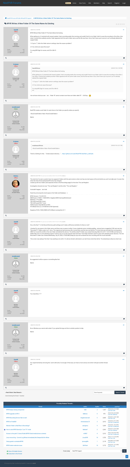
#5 (123, 175)
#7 (123, 256)
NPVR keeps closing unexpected (15, 409)
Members (96, 3)
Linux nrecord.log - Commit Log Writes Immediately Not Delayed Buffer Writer (27, 437)
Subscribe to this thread (15, 453)
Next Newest (17, 392)
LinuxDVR (85, 437)
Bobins (16, 176)
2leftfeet (85, 445)
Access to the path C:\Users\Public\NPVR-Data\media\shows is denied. (26, 433)
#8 (123, 290)
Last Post (110, 410)
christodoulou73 (85, 421)
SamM (16, 30)
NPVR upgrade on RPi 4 (12, 413)
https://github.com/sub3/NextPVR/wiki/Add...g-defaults (77, 153)
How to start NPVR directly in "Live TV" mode (18, 429)
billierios (85, 413)
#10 (123, 359)
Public (19, 18)
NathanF (85, 429)
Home (74, 3)
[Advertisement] (65, 11)
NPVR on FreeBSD (11, 421)
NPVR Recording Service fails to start (16, 417)
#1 (123, 29)
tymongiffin (85, 441)
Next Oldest (9, 392)
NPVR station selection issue (14, 445)
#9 (123, 325)
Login (124, 3)
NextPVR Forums (12, 3)
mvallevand (16, 107)
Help (103, 3)
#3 (123, 107)
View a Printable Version (15, 451)
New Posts (82, 3)
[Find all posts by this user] (6, 58)
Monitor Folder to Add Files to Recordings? (18, 425)
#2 (123, 64)
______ (68, 3)
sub (114, 418)
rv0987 (85, 433)
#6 (123, 221)
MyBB (34, 463)
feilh (85, 409)
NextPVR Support (26, 18)
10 (97, 437)
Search (110, 3)
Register (117, 3)
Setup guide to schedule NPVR (14, 441)
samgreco (85, 425)
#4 (123, 141)
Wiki (89, 3)
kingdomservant (85, 417)
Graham (15, 64)
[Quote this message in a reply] (124, 58)
